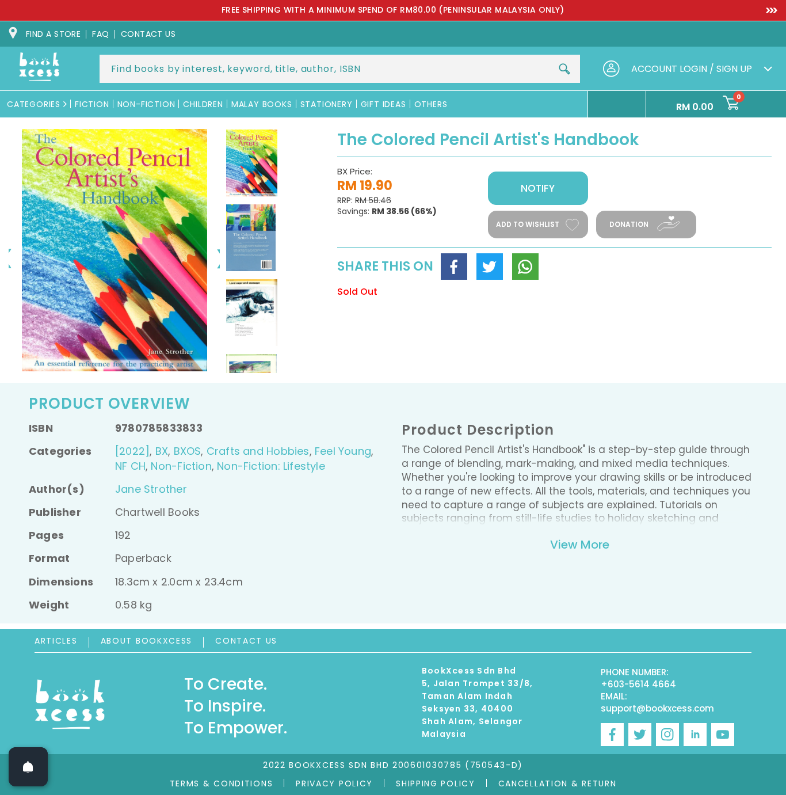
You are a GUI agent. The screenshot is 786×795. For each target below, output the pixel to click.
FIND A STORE (53, 34)
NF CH (130, 466)
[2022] (132, 451)
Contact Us (246, 640)
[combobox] (340, 69)
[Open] (28, 766)
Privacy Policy (334, 783)
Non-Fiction (181, 466)
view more (579, 545)
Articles (56, 640)
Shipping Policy (435, 783)
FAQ (100, 34)
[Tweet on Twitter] (489, 266)
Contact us (148, 34)
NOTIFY (538, 188)
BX (161, 451)
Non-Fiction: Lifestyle (271, 466)
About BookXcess (147, 640)
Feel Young (343, 451)
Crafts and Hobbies (258, 451)
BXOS (187, 451)
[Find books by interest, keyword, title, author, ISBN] (564, 69)
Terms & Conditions (221, 783)
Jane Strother (151, 489)
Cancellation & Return (557, 783)
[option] (393, 10)
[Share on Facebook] (454, 266)
